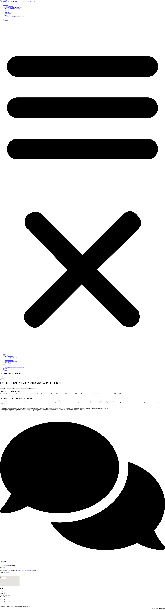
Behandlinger (5, 5)
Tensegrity (7, 12)
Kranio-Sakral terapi (9, 6)
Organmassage (8, 13)
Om (3, 19)
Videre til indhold (3, 0)
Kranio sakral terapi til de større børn (12, 8)
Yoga (4, 14)
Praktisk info (5, 20)
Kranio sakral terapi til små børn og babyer (13, 7)
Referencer (5, 17)
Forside (4, 3)
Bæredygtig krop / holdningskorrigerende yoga (14, 16)
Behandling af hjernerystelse (11, 10)
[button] (82, 187)
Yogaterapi (7, 15)
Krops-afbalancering (9, 9)
